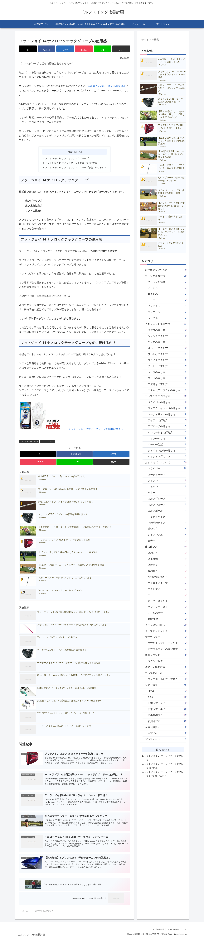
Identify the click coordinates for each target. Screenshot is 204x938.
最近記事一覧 (158, 929)
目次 (70, 151)
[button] (121, 48)
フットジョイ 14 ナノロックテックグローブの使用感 (71, 163)
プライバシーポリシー (177, 929)
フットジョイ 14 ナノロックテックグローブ (67, 158)
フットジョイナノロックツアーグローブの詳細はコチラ (92, 429)
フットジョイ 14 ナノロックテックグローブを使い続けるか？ (75, 167)
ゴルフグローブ (48, 441)
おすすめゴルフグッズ (30, 441)
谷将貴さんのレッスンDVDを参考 (107, 86)
